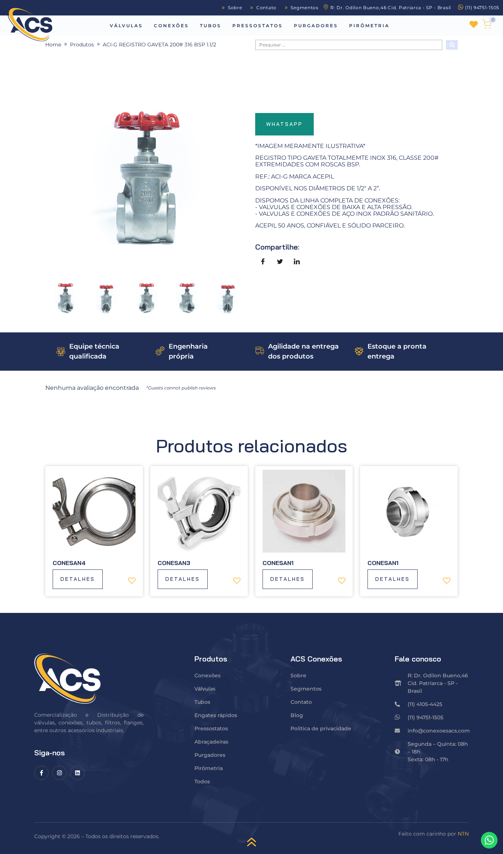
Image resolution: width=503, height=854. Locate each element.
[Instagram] (59, 773)
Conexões (171, 25)
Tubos (210, 25)
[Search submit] (452, 45)
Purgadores (316, 25)
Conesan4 (69, 563)
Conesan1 (278, 563)
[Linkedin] (77, 773)
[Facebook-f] (41, 773)
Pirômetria (369, 25)
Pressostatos (257, 25)
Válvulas (126, 25)
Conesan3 (174, 563)
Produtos (82, 44)
